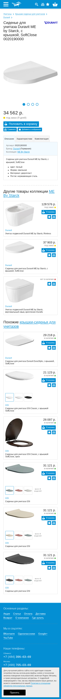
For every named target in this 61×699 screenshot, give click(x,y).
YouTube (8, 637)
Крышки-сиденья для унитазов (30, 14)
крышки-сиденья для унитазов (29, 324)
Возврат (7, 617)
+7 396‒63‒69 (17, 656)
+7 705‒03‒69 (17, 665)
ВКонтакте (9, 633)
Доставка (41, 613)
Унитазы (7, 14)
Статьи (17, 613)
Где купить (38, 617)
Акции (6, 613)
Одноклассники (26, 633)
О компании (22, 617)
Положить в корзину (23, 124)
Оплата (28, 613)
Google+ (42, 633)
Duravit (6, 17)
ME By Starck (23, 152)
